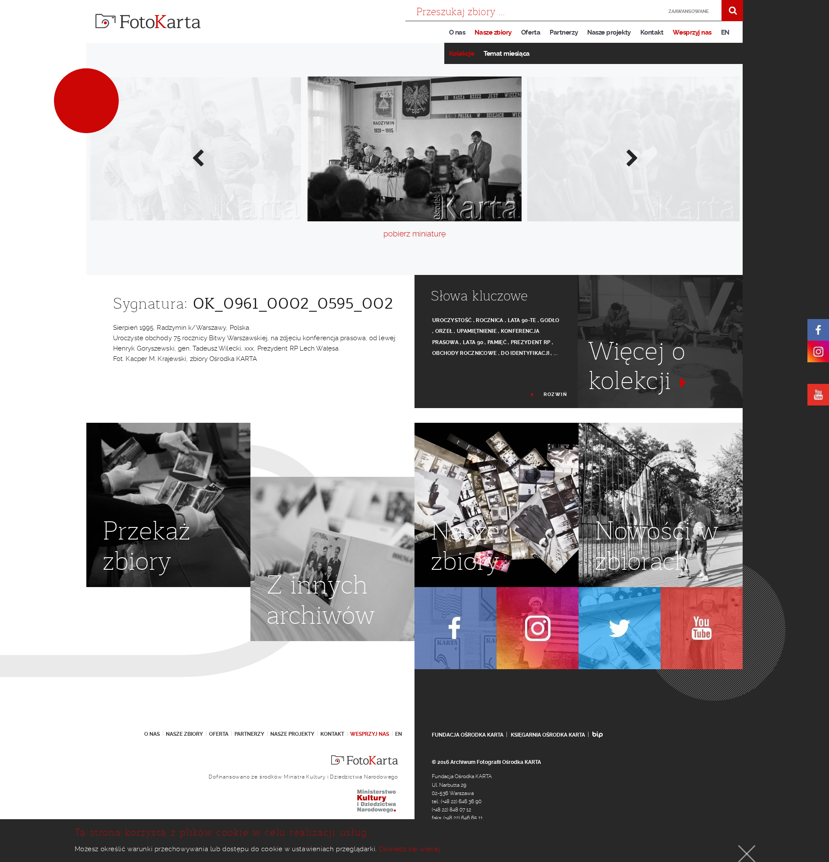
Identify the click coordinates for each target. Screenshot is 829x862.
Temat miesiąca (507, 53)
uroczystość (451, 320)
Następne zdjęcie (632, 157)
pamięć (496, 342)
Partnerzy (564, 32)
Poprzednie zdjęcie (197, 157)
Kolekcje (461, 53)
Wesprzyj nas (692, 32)
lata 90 (473, 342)
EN (725, 32)
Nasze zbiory (493, 32)
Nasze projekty (609, 32)
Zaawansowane (688, 11)
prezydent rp (531, 342)
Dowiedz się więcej (409, 849)
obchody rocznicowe (464, 353)
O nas (457, 32)
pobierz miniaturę (414, 233)
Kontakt (652, 32)
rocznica (489, 320)
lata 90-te (522, 320)
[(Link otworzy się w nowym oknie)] (818, 330)
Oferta (530, 32)
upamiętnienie (477, 331)
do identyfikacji (525, 353)
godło (549, 320)
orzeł (444, 331)
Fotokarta (148, 21)
